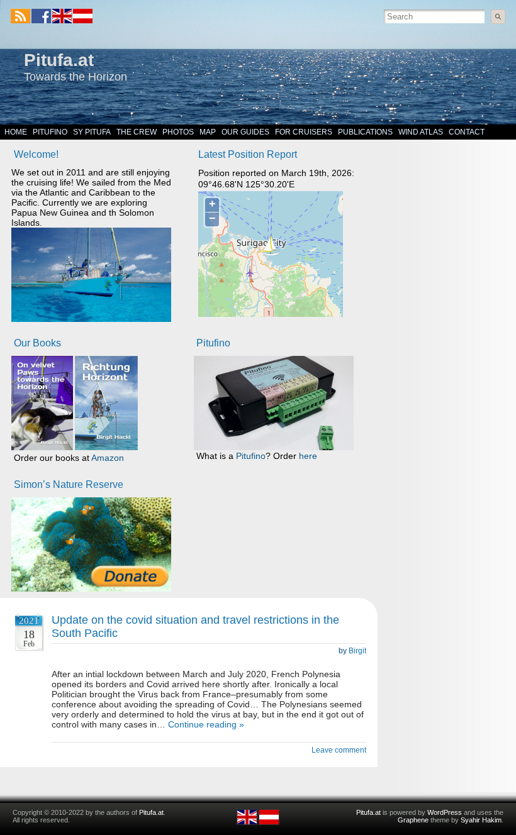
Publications (365, 132)
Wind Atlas (420, 132)
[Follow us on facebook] (41, 16)
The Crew (136, 132)
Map (207, 132)
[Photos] (91, 544)
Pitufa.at (59, 60)
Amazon (107, 458)
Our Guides (245, 132)
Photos (178, 132)
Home (15, 132)
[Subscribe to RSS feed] (20, 16)
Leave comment (338, 750)
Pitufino (50, 132)
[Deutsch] (82, 20)
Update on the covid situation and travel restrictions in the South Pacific (195, 626)
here (308, 456)
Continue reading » (206, 724)
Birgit (357, 650)
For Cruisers (303, 132)
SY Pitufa (92, 132)
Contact (467, 132)
